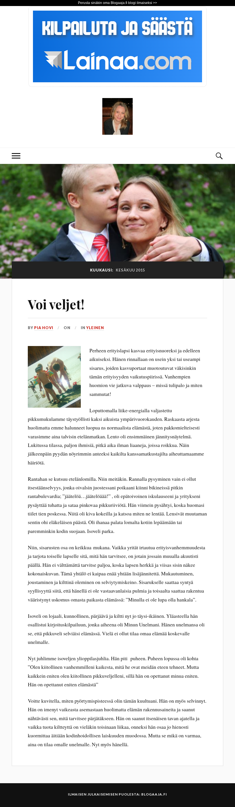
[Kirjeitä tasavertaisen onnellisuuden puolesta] (117, 130)
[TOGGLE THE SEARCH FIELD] (219, 156)
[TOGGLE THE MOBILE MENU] (16, 156)
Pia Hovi (43, 327)
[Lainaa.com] (117, 85)
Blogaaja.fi (154, 794)
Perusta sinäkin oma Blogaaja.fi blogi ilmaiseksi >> (117, 3)
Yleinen (95, 327)
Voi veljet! (56, 304)
